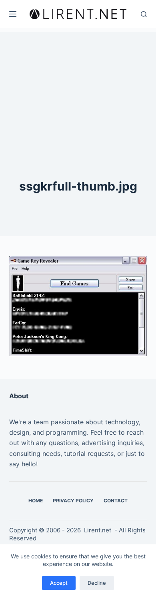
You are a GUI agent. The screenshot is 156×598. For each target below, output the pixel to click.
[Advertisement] (78, 82)
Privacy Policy (73, 501)
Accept (59, 583)
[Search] (144, 14)
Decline (97, 583)
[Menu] (12, 14)
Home (35, 501)
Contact (116, 501)
